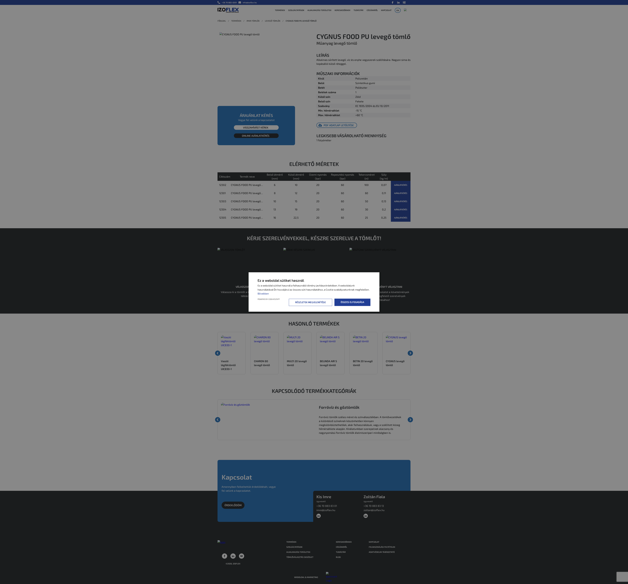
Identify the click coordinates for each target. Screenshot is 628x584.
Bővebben (263, 293)
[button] (311, 302)
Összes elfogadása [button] (352, 302)
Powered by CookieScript (269, 299)
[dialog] (314, 292)
